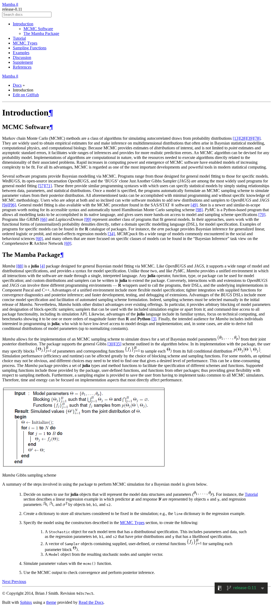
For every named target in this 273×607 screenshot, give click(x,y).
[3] (153, 319)
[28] (243, 138)
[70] (261, 214)
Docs (17, 85)
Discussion (22, 57)
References (22, 67)
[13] (236, 138)
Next (6, 581)
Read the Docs (91, 602)
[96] (12, 205)
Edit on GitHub (26, 95)
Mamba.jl (10, 4)
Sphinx (26, 602)
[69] (67, 243)
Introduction (23, 24)
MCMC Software (38, 28)
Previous (18, 581)
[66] (43, 219)
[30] (110, 344)
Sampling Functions (29, 48)
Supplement (23, 62)
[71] (48, 185)
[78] (257, 138)
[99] (87, 219)
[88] (19, 266)
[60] (39, 238)
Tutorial (19, 38)
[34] (111, 233)
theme (51, 602)
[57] (41, 185)
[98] (199, 209)
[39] (250, 138)
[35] (117, 344)
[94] (5, 205)
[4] (42, 266)
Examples (21, 52)
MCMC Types (25, 43)
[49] (194, 205)
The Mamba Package (41, 33)
